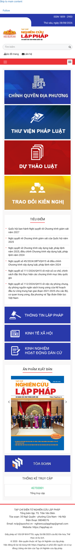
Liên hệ (28, 54)
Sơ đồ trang (12, 54)
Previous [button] (9, 402)
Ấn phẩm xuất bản (37, 369)
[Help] (2, 6)
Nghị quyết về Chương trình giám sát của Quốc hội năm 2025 (38, 240)
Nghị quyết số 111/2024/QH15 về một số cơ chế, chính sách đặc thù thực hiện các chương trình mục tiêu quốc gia (38, 274)
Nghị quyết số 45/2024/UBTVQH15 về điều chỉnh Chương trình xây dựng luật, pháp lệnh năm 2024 (34, 263)
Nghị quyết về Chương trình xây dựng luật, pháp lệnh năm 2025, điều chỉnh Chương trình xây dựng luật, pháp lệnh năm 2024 (38, 252)
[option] (32, 414)
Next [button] (66, 402)
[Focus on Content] (13, 11)
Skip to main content (11, 1)
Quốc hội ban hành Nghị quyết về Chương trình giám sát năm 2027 (38, 230)
